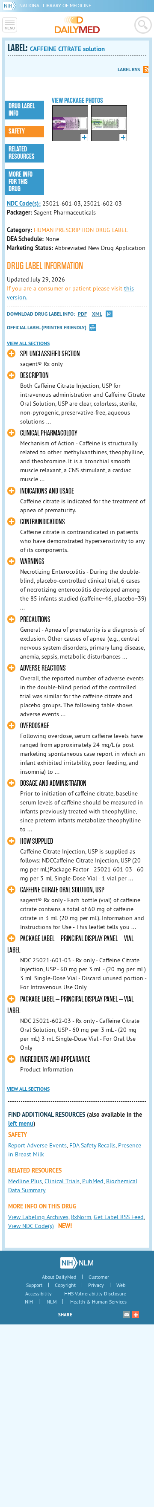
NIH (29, 1301)
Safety (17, 131)
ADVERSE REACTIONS (43, 668)
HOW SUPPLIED (36, 841)
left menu (20, 1123)
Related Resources (22, 153)
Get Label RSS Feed (119, 1217)
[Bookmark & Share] (135, 1314)
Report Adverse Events (37, 1145)
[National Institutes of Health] (11, 5)
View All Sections (28, 343)
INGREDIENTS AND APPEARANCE (55, 1059)
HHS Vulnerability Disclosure (95, 1293)
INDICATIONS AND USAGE (47, 491)
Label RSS (129, 69)
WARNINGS (32, 561)
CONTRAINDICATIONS (42, 521)
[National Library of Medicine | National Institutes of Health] (76, 1262)
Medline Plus (25, 1181)
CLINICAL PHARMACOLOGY (48, 433)
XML (97, 314)
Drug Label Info (22, 110)
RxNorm (81, 1217)
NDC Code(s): (24, 203)
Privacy (96, 1285)
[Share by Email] (126, 1314)
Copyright (65, 1285)
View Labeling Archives (38, 1217)
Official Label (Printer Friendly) (46, 327)
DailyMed (77, 24)
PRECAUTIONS (35, 619)
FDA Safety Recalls (92, 1145)
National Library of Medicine (55, 5)
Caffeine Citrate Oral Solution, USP (62, 890)
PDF (82, 314)
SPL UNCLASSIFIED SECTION (50, 353)
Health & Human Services (98, 1301)
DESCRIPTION (34, 375)
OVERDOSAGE (34, 725)
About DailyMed (59, 1277)
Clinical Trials (62, 1181)
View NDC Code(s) (31, 1226)
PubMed (93, 1181)
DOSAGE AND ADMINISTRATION (53, 783)
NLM (51, 1301)
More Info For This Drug (21, 181)
